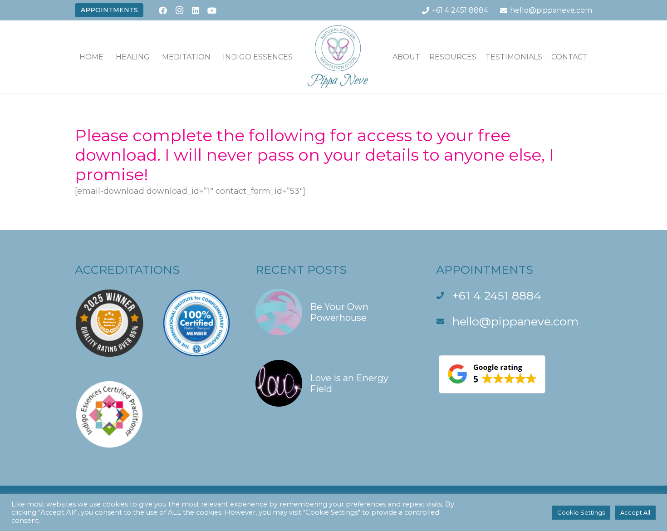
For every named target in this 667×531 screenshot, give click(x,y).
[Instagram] (179, 10)
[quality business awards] (109, 325)
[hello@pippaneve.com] (444, 321)
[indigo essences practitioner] (109, 416)
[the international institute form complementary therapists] (196, 325)
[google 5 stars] (514, 374)
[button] (156, 56)
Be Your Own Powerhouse (339, 312)
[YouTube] (212, 10)
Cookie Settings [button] (581, 512)
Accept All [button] (635, 512)
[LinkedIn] (195, 10)
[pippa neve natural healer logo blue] (338, 57)
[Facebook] (163, 10)
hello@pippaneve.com (515, 321)
